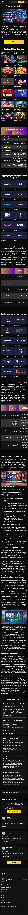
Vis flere (14, 862)
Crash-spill (17, 53)
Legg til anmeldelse (14, 811)
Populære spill (3, 53)
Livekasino (10, 52)
